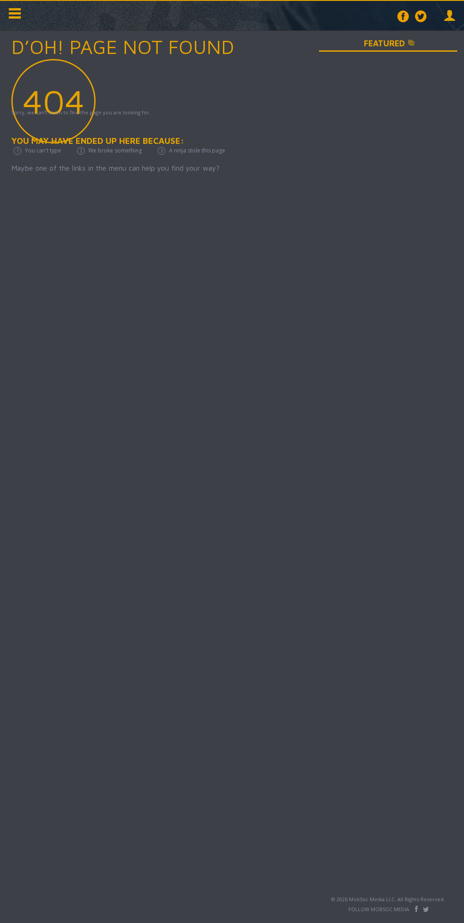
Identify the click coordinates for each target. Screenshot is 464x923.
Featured (408, 43)
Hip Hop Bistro (68, 15)
